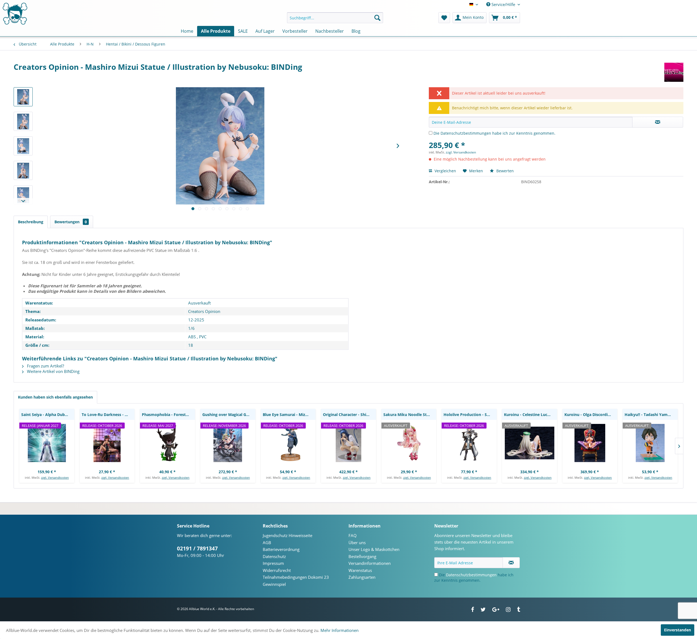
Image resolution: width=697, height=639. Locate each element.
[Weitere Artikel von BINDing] (673, 72)
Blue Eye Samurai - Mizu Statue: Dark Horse (289, 414)
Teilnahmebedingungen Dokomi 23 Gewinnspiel (296, 580)
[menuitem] (335, 17)
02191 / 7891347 (197, 548)
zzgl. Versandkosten (461, 152)
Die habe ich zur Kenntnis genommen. (494, 133)
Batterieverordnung (281, 549)
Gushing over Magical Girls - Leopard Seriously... (228, 414)
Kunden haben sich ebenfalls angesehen (55, 397)
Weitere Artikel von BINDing (53, 371)
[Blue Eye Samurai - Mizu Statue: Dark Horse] (288, 443)
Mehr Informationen (339, 630)
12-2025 (196, 319)
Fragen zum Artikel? (45, 366)
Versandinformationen (369, 563)
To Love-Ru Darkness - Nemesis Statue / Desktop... (108, 414)
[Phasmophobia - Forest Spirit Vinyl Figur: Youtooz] (167, 443)
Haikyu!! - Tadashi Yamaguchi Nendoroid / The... (651, 414)
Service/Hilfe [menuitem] (503, 4)
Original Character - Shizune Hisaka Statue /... (349, 414)
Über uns (357, 542)
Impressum (273, 563)
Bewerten (504, 170)
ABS (192, 336)
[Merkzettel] (444, 17)
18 (190, 345)
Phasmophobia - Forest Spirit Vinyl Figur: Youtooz (168, 414)
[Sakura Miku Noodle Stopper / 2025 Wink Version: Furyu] (409, 443)
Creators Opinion (204, 311)
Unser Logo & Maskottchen (373, 549)
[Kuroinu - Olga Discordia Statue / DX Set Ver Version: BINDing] (590, 443)
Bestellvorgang (362, 556)
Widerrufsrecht (277, 570)
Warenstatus (360, 570)
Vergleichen (444, 170)
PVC (202, 336)
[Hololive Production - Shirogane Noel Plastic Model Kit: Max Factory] (469, 443)
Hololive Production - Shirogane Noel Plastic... (470, 414)
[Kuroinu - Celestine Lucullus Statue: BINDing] (529, 443)
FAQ (352, 535)
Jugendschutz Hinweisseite (287, 535)
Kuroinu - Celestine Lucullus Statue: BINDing (530, 414)
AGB (267, 542)
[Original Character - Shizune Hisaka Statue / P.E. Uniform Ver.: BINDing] (348, 443)
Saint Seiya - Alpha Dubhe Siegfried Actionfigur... (47, 414)
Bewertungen (70, 221)
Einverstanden (677, 629)
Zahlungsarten (361, 577)
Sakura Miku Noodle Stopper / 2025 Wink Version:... (409, 414)
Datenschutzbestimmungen (466, 133)
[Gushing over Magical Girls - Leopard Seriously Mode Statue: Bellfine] (228, 443)
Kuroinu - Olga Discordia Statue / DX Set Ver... (590, 414)
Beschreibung (30, 221)
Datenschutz (274, 556)
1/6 (191, 328)
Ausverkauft (199, 303)
